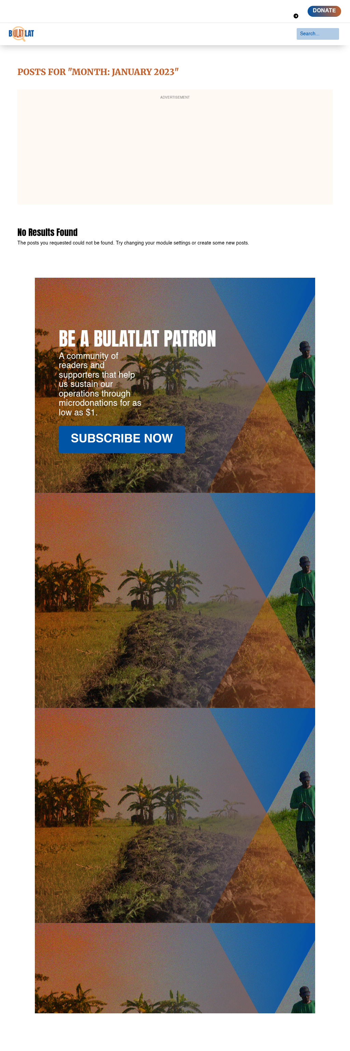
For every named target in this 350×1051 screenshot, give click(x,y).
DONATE (324, 11)
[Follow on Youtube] (293, 6)
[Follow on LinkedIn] (281, 6)
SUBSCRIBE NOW (122, 439)
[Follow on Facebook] (256, 6)
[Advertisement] (175, 151)
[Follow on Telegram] (296, 16)
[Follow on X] (268, 6)
